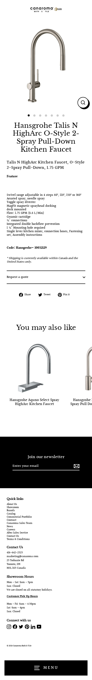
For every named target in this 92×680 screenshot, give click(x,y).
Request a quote (17, 277)
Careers (11, 529)
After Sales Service (17, 533)
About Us (12, 504)
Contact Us (13, 536)
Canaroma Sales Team (19, 523)
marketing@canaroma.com (22, 556)
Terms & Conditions (18, 539)
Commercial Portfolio (19, 517)
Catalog (11, 514)
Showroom (13, 507)
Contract (11, 520)
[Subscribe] (75, 466)
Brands (11, 510)
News (10, 526)
